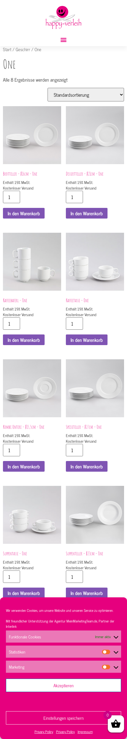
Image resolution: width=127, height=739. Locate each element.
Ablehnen (63, 701)
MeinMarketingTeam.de (81, 621)
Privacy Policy (44, 732)
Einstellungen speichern (63, 718)
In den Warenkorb (24, 213)
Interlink (11, 626)
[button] (64, 40)
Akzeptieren (63, 685)
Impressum (85, 732)
